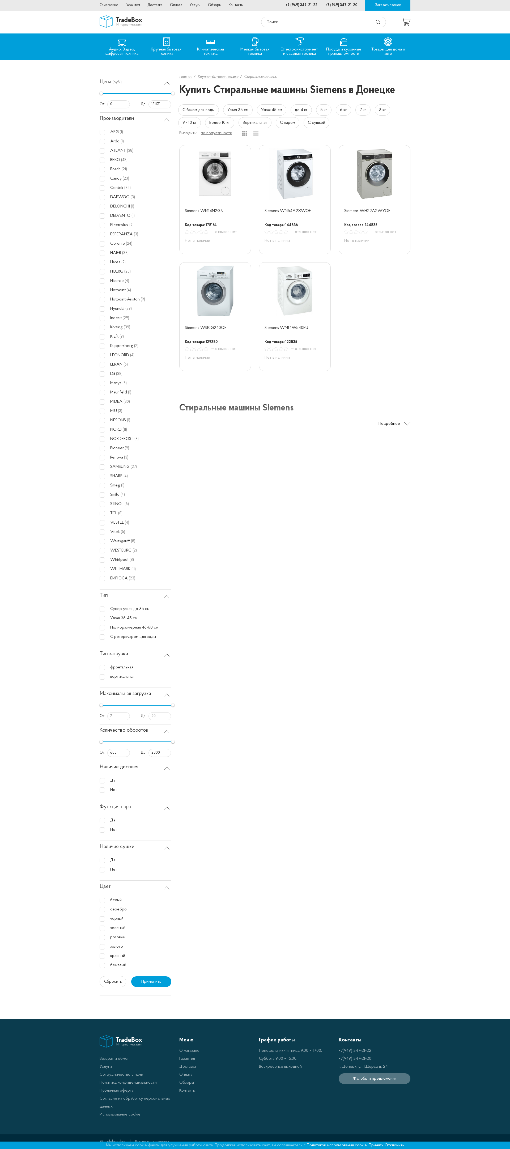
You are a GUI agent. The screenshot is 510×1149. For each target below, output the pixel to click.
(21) (124, 169)
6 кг (343, 110)
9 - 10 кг (189, 123)
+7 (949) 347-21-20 (341, 5)
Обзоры (214, 5)
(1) (121, 132)
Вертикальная (255, 123)
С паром (287, 123)
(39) (127, 327)
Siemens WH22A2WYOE (367, 211)
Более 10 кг (219, 123)
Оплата (176, 5)
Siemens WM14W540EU (286, 328)
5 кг (323, 110)
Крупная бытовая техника (218, 77)
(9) (131, 225)
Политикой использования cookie (337, 1145)
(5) (123, 532)
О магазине (109, 5)
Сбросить (113, 982)
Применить (151, 982)
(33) (125, 253)
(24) (129, 244)
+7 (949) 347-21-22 (301, 5)
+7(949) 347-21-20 (355, 1059)
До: (143, 104)
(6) (126, 365)
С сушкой (316, 123)
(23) (126, 179)
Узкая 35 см (237, 110)
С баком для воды (198, 110)
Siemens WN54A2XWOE (288, 211)
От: (102, 104)
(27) (134, 467)
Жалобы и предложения (374, 1078)
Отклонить (394, 1145)
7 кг (363, 110)
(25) (127, 272)
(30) (127, 402)
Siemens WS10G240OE (206, 328)
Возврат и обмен (115, 1059)
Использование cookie (120, 1114)
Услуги (195, 5)
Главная (185, 77)
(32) (127, 188)
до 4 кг (301, 110)
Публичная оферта (116, 1090)
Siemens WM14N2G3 (204, 211)
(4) (127, 281)
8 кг (382, 110)
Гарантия (133, 5)
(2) (123, 262)
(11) (125, 430)
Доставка (155, 5)
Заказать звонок (388, 5)
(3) (133, 197)
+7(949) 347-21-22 (355, 1051)
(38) (130, 151)
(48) (124, 160)
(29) (128, 309)
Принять (376, 1145)
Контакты (236, 5)
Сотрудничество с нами (121, 1074)
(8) (136, 439)
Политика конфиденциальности (128, 1082)
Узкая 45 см (271, 110)
